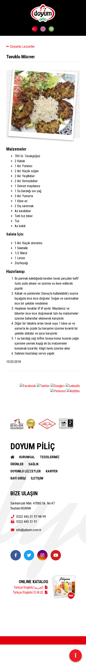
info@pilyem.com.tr (28, 530)
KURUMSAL (27, 457)
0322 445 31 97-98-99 (30, 517)
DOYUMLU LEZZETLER (25, 471)
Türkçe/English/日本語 (28, 592)
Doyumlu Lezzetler (22, 47)
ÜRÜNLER (16, 464)
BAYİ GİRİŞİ (18, 478)
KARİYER (52, 471)
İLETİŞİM (37, 478)
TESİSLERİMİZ (49, 457)
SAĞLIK (33, 464)
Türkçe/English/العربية (29, 587)
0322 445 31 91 (26, 522)
